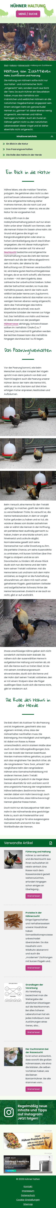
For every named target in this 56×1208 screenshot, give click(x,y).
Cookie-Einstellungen (28, 1199)
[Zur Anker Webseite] (28, 1164)
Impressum (28, 1190)
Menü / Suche (28, 14)
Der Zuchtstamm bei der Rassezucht (37, 1050)
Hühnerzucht (23, 65)
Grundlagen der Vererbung (34, 986)
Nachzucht (10, 252)
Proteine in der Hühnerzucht (34, 914)
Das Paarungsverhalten (19, 149)
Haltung (13, 65)
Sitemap (28, 1204)
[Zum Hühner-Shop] (28, 1140)
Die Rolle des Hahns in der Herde (24, 154)
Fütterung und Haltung (38, 851)
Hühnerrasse (11, 323)
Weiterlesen (33, 895)
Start (6, 65)
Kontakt (28, 1186)
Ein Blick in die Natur (17, 143)
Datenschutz (28, 1195)
